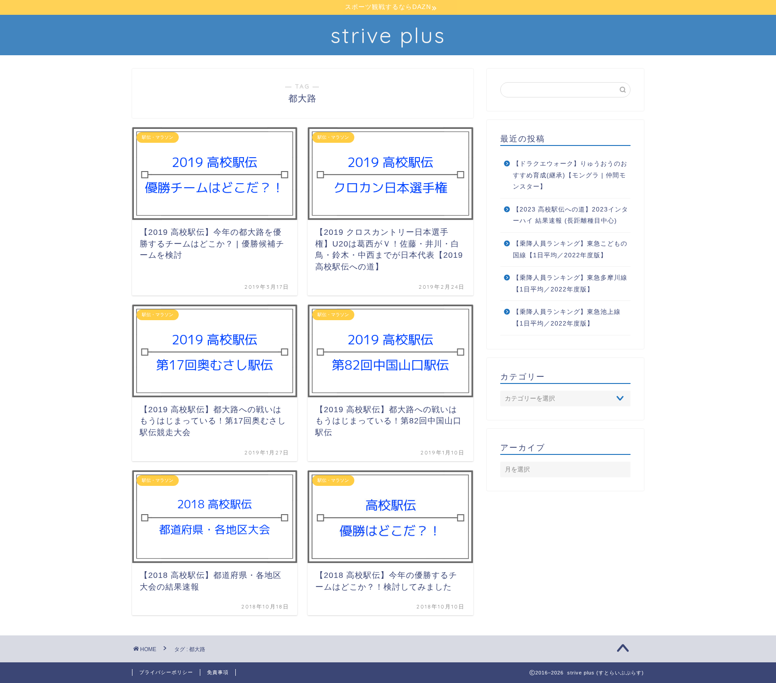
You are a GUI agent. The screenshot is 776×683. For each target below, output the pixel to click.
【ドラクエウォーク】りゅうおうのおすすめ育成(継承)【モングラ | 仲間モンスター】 (570, 175)
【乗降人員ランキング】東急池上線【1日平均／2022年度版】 (567, 317)
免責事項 (218, 672)
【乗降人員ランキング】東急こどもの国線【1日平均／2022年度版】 (570, 249)
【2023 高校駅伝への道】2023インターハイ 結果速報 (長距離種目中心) (570, 215)
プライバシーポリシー (166, 672)
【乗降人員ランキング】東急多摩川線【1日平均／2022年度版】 (570, 283)
